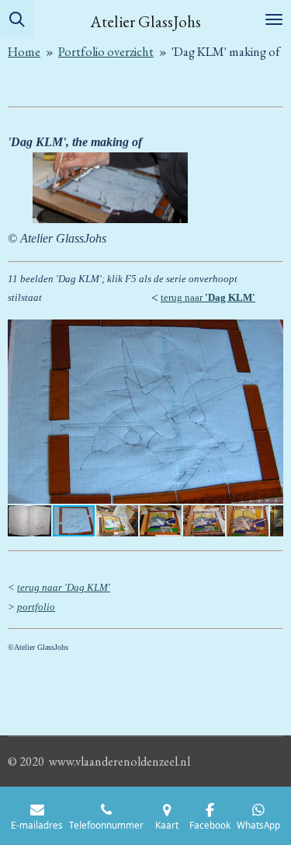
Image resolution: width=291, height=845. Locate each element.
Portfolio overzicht (106, 52)
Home (24, 52)
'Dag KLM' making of (225, 52)
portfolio (36, 607)
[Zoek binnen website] (17, 19)
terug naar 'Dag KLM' (63, 587)
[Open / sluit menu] (274, 19)
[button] (269, 333)
